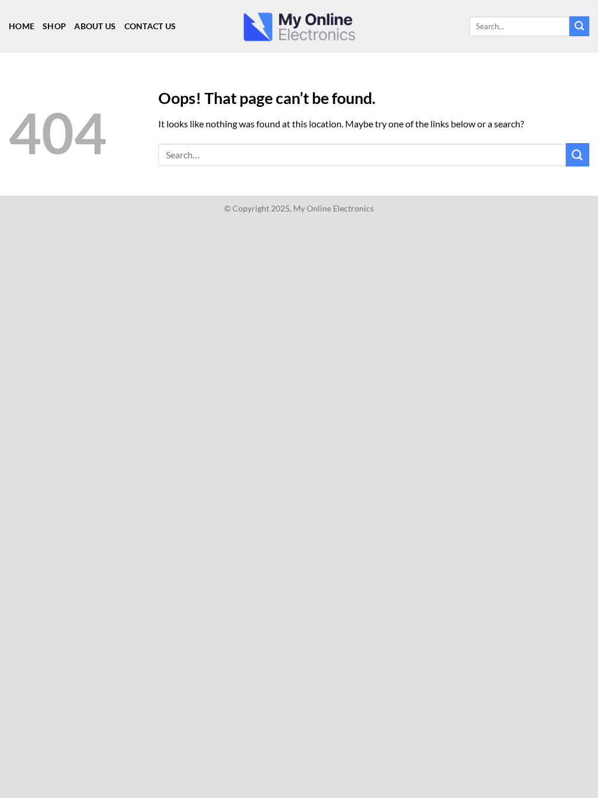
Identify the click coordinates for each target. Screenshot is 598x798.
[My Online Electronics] (299, 26)
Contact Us (150, 26)
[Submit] (579, 26)
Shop (54, 26)
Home (21, 26)
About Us (95, 26)
